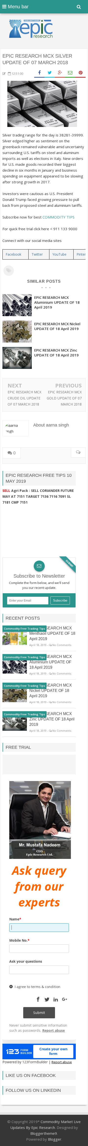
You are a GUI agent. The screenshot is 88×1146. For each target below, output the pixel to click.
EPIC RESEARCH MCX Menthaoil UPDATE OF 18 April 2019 (52, 633)
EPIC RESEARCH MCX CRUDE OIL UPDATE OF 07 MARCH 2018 (24, 398)
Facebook (13, 254)
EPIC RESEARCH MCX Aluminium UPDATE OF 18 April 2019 (57, 302)
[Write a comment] (78, 453)
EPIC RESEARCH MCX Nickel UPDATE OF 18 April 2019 (57, 326)
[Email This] (70, 73)
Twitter (37, 254)
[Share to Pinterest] (80, 73)
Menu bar (17, 6)
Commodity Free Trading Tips (24, 628)
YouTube (59, 254)
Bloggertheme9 (43, 1133)
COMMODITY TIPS (59, 217)
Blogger (54, 1139)
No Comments (61, 645)
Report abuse (62, 1062)
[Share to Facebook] (39, 73)
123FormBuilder (35, 1062)
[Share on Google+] (60, 73)
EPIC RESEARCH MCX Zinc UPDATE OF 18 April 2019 (56, 352)
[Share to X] (49, 73)
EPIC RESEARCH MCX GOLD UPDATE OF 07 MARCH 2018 (64, 398)
